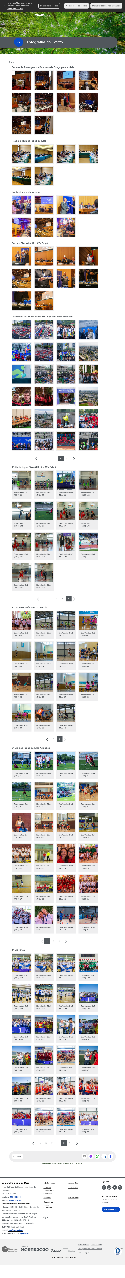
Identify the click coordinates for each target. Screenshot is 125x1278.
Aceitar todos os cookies (76, 6)
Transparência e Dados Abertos (90, 1249)
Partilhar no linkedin (104, 1156)
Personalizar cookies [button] (49, 6)
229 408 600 (15, 1197)
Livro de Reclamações (9, 1249)
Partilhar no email (84, 1156)
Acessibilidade (83, 1244)
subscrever (109, 1209)
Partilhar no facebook (110, 1156)
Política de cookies (15, 8)
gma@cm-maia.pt (15, 1230)
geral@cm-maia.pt (16, 1200)
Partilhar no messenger (91, 1156)
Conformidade (96, 1244)
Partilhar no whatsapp (97, 1156)
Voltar (19, 1156)
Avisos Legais (83, 1253)
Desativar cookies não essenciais (106, 6)
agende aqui (25, 1233)
